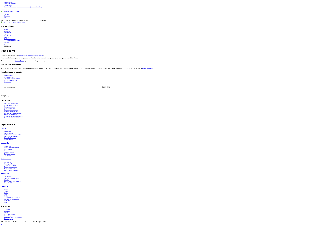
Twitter (6, 202)
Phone (6, 189)
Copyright (7, 209)
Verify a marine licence (10, 114)
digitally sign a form (147, 68)
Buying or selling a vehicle (11, 147)
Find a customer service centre (12, 134)
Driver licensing (8, 139)
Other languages (8, 219)
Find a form (7, 131)
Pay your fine (8, 162)
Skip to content (8, 2)
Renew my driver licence (11, 103)
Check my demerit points (11, 110)
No (109, 87)
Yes (104, 87)
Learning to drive (9, 152)
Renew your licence (9, 164)
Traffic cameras (8, 133)
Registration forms (9, 77)
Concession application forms (12, 78)
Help (5, 17)
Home (6, 45)
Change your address (10, 165)
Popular (4, 128)
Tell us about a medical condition (13, 113)
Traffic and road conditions (11, 136)
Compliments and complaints (12, 197)
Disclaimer (7, 211)
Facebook (7, 200)
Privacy (6, 212)
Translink (6, 180)
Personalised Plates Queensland (12, 181)
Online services (6, 159)
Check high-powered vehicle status (13, 116)
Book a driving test (9, 108)
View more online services (11, 117)
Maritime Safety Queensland (12, 178)
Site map (6, 14)
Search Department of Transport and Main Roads (14, 20)
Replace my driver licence (11, 105)
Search (44, 20)
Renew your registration (10, 167)
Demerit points (8, 149)
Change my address (9, 107)
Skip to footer (8, 5)
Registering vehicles (9, 154)
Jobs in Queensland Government (13, 217)
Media (6, 196)
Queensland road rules (10, 138)
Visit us (6, 193)
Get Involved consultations (11, 199)
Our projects (7, 155)
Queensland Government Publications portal (31, 55)
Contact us (7, 16)
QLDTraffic (7, 176)
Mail (5, 194)
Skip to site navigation (10, 3)
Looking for (5, 143)
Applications (7, 82)
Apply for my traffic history (11, 111)
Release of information (10, 80)
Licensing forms (8, 75)
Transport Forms (19, 61)
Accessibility (7, 216)
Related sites (5, 173)
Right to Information (9, 214)
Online (6, 191)
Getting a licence (8, 151)
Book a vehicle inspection (11, 170)
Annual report (8, 146)
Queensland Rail (8, 183)
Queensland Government (7, 225)
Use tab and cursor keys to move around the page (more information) (23, 7)
